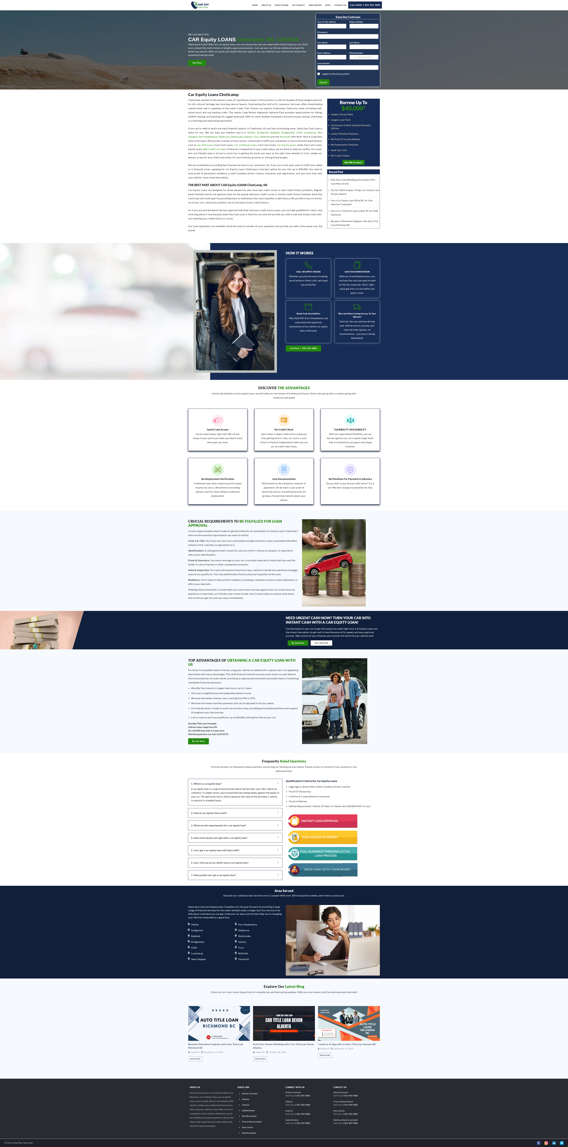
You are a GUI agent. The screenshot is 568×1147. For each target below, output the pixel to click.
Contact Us (340, 5)
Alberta (245, 1099)
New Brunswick (249, 1116)
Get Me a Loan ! (353, 162)
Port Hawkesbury (208, 136)
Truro (256, 136)
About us (266, 5)
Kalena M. (195, 1052)
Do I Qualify (298, 5)
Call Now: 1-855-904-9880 (365, 5)
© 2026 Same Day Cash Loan (18, 1142)
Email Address (324, 53)
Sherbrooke (237, 136)
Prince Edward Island (252, 1121)
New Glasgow (198, 959)
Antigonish (263, 132)
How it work (281, 5)
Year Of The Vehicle (326, 22)
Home (255, 5)
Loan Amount (323, 63)
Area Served (315, 5)
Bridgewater (288, 132)
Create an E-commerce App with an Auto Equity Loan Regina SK (217, 1045)
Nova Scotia (247, 1127)
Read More (195, 1058)
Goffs (299, 132)
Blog (328, 5)
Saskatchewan (248, 1110)
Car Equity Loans (286, 144)
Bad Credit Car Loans (214, 149)
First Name (323, 42)
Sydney (248, 136)
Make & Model (356, 22)
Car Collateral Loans (245, 144)
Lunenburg (310, 132)
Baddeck (275, 132)
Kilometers (322, 32)
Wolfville (265, 136)
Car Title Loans (205, 144)
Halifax (251, 132)
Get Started (321, 643)
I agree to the (335, 73)
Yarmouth (285, 136)
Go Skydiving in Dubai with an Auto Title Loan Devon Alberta (282, 1046)
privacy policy (342, 73)
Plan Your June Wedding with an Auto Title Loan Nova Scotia (347, 1046)
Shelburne (224, 136)
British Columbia (250, 1093)
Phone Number (356, 53)
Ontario (245, 1105)
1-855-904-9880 (302, 1095)
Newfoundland (249, 1133)
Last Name (354, 42)
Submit (323, 82)
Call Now (197, 63)
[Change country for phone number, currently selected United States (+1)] (352, 57)
